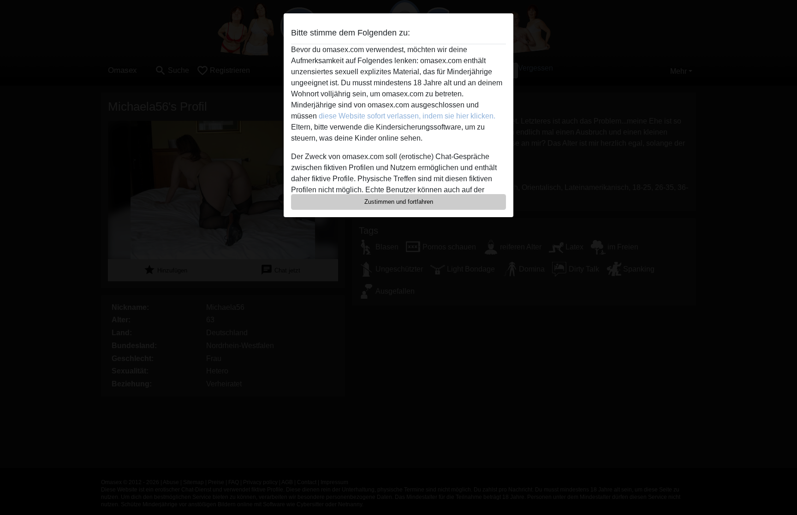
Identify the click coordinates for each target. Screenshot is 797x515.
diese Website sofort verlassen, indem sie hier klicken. (407, 116)
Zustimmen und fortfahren (398, 201)
